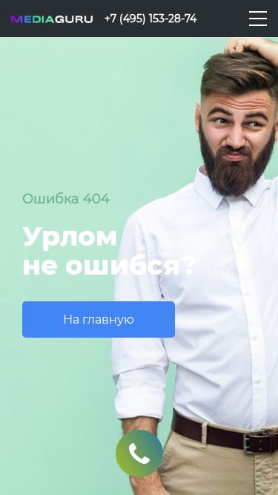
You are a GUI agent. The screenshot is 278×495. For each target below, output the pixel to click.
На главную (98, 319)
